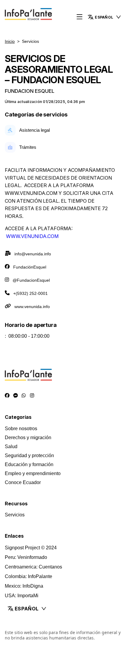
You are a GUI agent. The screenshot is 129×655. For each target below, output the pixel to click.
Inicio (10, 41)
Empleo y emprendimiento (33, 473)
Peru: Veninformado (26, 557)
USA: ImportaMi (21, 595)
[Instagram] (32, 395)
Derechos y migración (28, 437)
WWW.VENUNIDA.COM (32, 236)
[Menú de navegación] (79, 17)
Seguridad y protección (29, 455)
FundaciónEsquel (29, 267)
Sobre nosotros (21, 428)
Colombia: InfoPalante (28, 576)
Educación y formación (29, 464)
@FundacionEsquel (31, 280)
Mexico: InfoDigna (24, 586)
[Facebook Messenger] (15, 395)
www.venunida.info (32, 306)
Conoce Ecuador (23, 482)
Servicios (15, 514)
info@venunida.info (32, 253)
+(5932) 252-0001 (30, 293)
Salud (11, 446)
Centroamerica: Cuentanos (33, 566)
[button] (104, 17)
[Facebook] (7, 395)
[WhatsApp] (23, 395)
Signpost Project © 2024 (31, 547)
